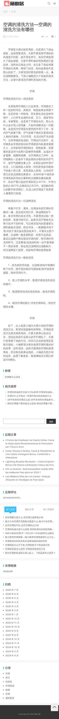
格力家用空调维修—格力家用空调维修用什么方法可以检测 (30, 537)
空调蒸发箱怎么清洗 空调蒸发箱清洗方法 (25, 549)
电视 (8, 689)
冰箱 (8, 673)
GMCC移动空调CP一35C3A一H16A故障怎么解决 (29, 533)
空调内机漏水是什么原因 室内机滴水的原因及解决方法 (30, 529)
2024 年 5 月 (12, 651)
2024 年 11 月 (12, 643)
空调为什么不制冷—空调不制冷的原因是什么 (29, 395)
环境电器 (10, 685)
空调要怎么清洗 (12, 377)
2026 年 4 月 (12, 602)
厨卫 (8, 677)
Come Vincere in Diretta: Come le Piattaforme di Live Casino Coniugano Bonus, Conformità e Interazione (30, 454)
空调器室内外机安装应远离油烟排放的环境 (26, 541)
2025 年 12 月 (13, 618)
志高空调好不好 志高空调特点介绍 (22, 525)
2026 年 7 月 (12, 590)
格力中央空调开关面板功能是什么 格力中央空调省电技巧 (30, 521)
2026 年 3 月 (12, 606)
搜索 (51, 421)
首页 (5, 11)
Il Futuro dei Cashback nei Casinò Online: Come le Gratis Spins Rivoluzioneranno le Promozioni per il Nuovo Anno (30, 443)
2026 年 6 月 (12, 594)
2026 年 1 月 (12, 614)
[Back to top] (54, 707)
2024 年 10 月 (13, 647)
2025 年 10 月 (13, 626)
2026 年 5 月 (12, 598)
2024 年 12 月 (13, 639)
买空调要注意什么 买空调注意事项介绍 (24, 517)
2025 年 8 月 (12, 635)
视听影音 (10, 698)
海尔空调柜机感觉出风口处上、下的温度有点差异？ (30, 552)
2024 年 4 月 (12, 655)
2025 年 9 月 (12, 630)
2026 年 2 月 (12, 610)
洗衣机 (9, 681)
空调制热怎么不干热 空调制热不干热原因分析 (27, 545)
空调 (13, 11)
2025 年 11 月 (12, 622)
